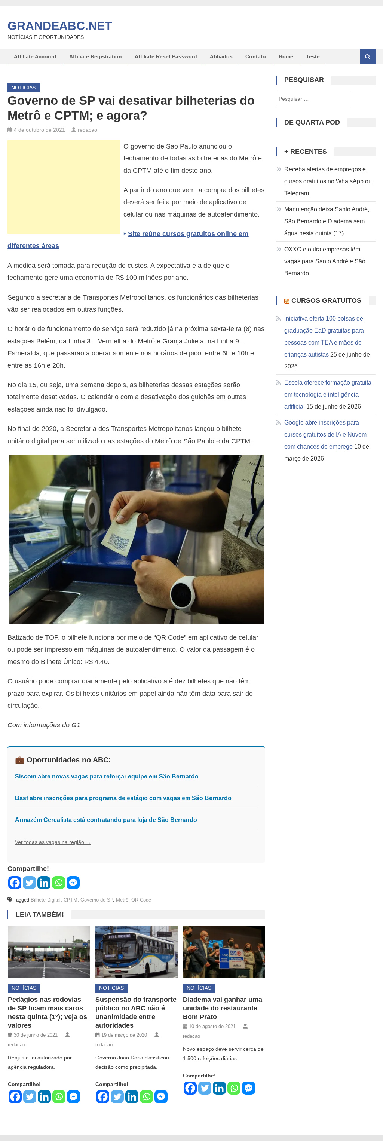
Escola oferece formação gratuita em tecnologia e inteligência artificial (327, 394)
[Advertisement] (63, 187)
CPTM (70, 900)
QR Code (141, 900)
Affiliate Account (35, 56)
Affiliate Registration (95, 56)
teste (313, 56)
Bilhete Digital (46, 900)
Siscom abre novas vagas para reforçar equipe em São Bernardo (107, 776)
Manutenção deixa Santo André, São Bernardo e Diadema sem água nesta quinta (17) (326, 221)
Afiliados (221, 56)
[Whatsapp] (58, 882)
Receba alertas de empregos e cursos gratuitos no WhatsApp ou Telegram (328, 181)
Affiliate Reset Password (166, 56)
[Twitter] (29, 882)
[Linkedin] (43, 882)
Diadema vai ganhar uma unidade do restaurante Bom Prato (222, 1008)
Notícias (23, 88)
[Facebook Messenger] (73, 882)
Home (286, 56)
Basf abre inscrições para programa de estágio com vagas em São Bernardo (123, 798)
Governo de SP (96, 900)
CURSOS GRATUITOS (326, 300)
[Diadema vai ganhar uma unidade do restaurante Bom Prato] (224, 952)
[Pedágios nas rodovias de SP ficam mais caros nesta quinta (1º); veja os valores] (49, 952)
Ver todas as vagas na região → (53, 842)
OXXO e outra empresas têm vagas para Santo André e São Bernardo (324, 261)
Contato (255, 56)
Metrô (122, 900)
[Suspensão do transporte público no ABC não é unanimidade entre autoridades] (136, 952)
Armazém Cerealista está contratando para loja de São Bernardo (106, 820)
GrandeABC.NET (59, 26)
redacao (87, 130)
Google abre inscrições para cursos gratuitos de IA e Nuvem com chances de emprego (325, 434)
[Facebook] (14, 882)
